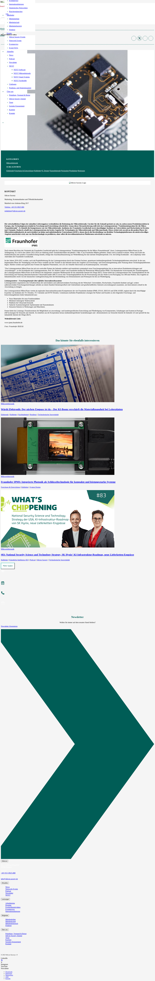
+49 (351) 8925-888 (8, 873)
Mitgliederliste (10, 919)
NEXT (7, 895)
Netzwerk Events (11, 889)
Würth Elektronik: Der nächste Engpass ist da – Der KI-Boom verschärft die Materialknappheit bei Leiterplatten (62, 409)
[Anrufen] (77, 593)
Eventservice (10, 909)
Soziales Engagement (13, 942)
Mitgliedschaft (10, 921)
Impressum (8, 973)
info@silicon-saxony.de (9, 879)
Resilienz (33, 415)
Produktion (73, 171)
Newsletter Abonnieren (9, 626)
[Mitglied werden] (77, 571)
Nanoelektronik (55, 171)
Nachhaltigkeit (23, 415)
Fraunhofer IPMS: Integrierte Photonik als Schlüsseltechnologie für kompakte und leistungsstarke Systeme (58, 481)
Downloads (8, 972)
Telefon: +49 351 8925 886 (14, 207)
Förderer (8, 926)
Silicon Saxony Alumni (13, 936)
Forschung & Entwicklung (23, 171)
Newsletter (9, 893)
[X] (2, 960)
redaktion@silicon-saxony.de (15, 211)
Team (7, 938)
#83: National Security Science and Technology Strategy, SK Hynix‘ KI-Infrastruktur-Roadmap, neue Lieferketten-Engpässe (67, 554)
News (7, 887)
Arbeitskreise (10, 903)
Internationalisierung (12, 911)
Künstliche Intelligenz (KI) (18, 560)
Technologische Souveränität (48, 415)
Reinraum (81, 171)
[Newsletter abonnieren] (77, 603)
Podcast (32, 560)
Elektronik (10, 171)
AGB (7, 977)
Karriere (8, 940)
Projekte (8, 905)
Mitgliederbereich (11, 924)
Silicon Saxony (42, 560)
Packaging (65, 171)
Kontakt (8, 944)
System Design (35, 487)
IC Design (45, 171)
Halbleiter (37, 171)
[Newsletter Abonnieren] (77, 744)
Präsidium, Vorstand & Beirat (15, 934)
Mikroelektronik (12, 163)
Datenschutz (9, 975)
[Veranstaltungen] (77, 583)
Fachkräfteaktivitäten (12, 907)
